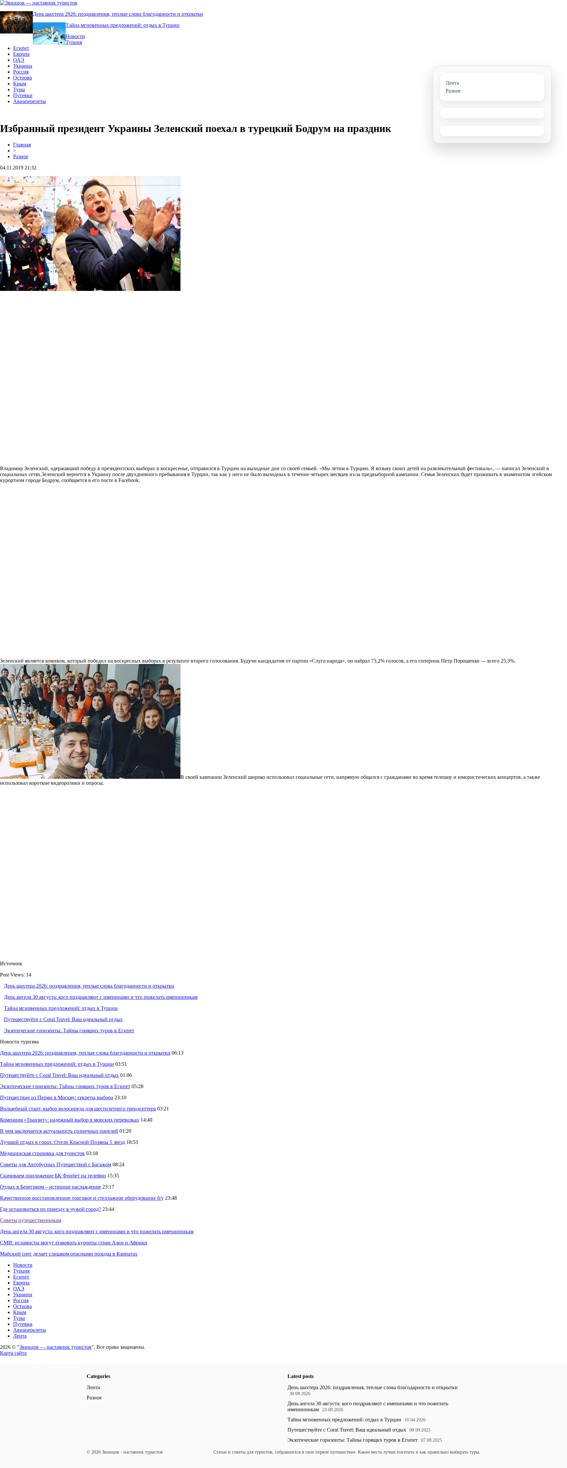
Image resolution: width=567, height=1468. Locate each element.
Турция (74, 42)
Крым (19, 83)
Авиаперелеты (29, 101)
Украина (22, 66)
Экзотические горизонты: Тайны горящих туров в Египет (69, 1030)
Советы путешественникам (30, 1220)
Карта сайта (13, 1353)
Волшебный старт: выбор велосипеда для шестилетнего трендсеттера (78, 1108)
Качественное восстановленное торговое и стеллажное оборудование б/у (82, 1198)
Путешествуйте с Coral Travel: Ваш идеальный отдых (63, 1019)
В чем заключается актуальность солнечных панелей (59, 1131)
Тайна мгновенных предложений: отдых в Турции (122, 25)
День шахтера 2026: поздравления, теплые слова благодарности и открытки (118, 14)
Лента (20, 1336)
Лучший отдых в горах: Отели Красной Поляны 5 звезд (62, 1142)
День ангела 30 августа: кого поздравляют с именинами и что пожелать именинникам (101, 997)
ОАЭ (18, 60)
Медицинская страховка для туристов (42, 1153)
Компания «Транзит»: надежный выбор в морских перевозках (69, 1120)
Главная (22, 144)
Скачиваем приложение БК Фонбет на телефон (53, 1175)
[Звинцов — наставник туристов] (38, 3)
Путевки (22, 95)
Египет (21, 48)
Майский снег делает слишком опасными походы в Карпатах (68, 1254)
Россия (21, 72)
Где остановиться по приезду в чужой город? (50, 1209)
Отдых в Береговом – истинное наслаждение (50, 1187)
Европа (21, 54)
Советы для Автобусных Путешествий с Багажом (55, 1164)
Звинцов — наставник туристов (55, 1347)
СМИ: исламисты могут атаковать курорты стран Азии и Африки (73, 1242)
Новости (75, 36)
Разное (20, 156)
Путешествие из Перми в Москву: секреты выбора (56, 1097)
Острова (22, 77)
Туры (19, 89)
